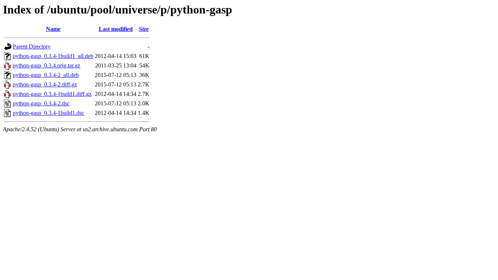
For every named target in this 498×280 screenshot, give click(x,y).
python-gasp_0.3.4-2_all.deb (46, 75)
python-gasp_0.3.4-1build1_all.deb (53, 56)
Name (53, 29)
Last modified (116, 29)
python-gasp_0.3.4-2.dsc (41, 103)
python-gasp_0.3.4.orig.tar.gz (46, 65)
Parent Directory (32, 46)
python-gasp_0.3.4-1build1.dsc (48, 113)
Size (144, 29)
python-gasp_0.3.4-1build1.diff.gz (52, 94)
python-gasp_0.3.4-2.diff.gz (45, 84)
